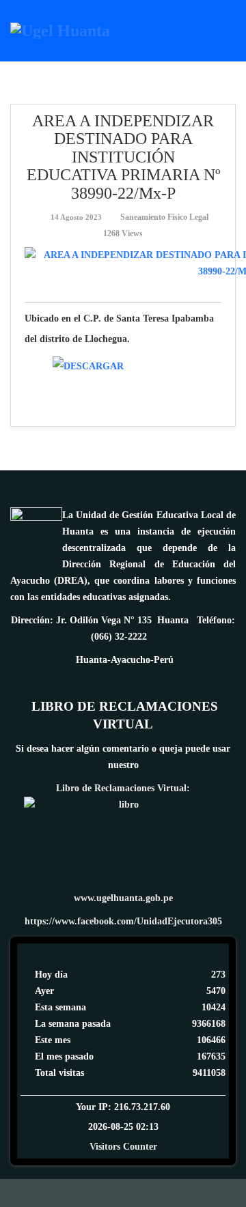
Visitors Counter (123, 1146)
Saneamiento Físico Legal (164, 217)
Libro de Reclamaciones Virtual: (123, 788)
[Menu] (230, 29)
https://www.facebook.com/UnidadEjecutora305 (123, 921)
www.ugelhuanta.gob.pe (123, 898)
